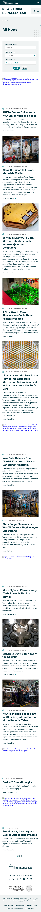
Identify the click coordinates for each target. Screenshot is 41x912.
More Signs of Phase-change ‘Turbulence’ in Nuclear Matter (19, 593)
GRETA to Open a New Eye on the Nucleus (20, 655)
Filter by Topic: (10, 60)
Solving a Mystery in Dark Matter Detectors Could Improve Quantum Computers (18, 242)
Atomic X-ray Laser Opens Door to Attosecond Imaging (19, 833)
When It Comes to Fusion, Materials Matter (18, 171)
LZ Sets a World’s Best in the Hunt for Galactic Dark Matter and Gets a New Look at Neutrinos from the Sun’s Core (20, 382)
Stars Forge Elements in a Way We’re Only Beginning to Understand (20, 527)
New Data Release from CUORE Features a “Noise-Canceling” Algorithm (18, 461)
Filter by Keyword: (11, 45)
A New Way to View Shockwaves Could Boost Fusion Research (17, 315)
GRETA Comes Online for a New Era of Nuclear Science (19, 114)
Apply (16, 68)
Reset (25, 68)
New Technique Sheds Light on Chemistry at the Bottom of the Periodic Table (19, 717)
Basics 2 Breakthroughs (17, 782)
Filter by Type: (10, 52)
